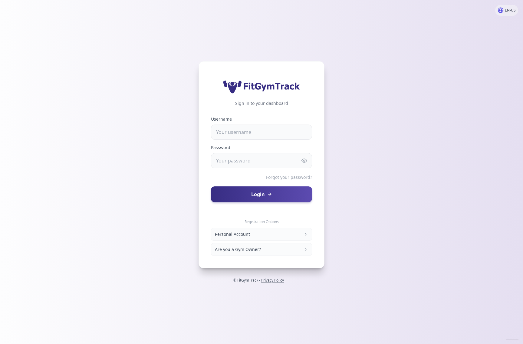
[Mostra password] (304, 160)
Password (220, 147)
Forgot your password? (289, 177)
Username (221, 119)
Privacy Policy (272, 280)
